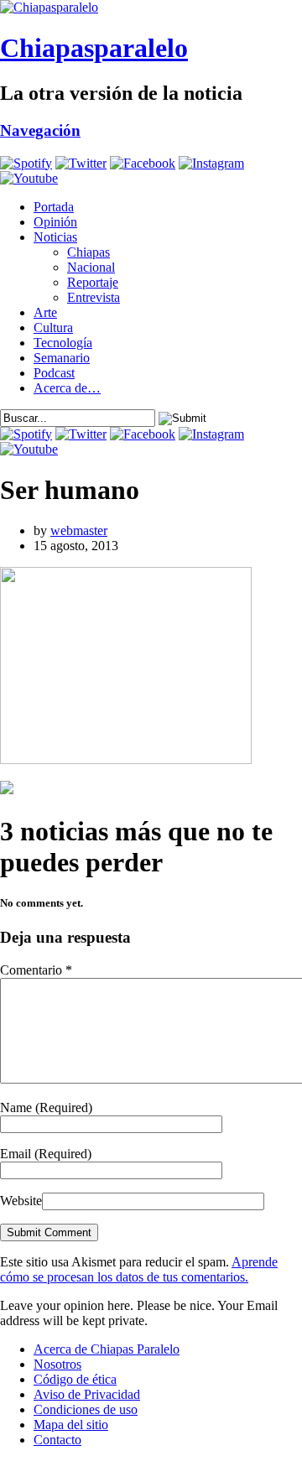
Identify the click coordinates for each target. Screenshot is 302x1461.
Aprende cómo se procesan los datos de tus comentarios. (139, 1269)
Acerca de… (67, 388)
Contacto (57, 1439)
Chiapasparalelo (94, 48)
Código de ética (75, 1379)
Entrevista (93, 297)
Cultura (53, 327)
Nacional (91, 267)
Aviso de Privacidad (87, 1394)
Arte (45, 312)
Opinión (55, 222)
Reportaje (92, 282)
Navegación (40, 130)
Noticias (55, 237)
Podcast (54, 373)
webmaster (78, 530)
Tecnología (63, 342)
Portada (54, 207)
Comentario (36, 970)
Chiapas (88, 252)
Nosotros (57, 1364)
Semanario (62, 358)
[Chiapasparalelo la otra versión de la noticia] (151, 7)
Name (46, 1107)
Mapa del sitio (71, 1424)
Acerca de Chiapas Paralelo (107, 1349)
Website (21, 1200)
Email (45, 1153)
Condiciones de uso (86, 1409)
